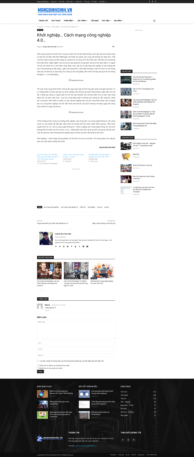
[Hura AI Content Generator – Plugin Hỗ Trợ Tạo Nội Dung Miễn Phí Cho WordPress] (126, 80)
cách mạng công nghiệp (51, 207)
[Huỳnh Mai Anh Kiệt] (46, 240)
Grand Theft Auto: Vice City (142, 165)
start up (99, 207)
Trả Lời (47, 310)
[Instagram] (152, 1)
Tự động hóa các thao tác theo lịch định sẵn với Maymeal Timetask (143, 189)
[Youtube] (87, 246)
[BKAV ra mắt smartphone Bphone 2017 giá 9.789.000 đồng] (42, 394)
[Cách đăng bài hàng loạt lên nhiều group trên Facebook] (84, 404)
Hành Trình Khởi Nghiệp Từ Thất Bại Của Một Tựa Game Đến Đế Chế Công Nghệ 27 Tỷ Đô (76, 283)
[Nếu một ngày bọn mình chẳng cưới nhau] (126, 179)
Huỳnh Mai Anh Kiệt (49, 47)
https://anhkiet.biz (60, 237)
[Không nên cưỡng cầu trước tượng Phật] (42, 404)
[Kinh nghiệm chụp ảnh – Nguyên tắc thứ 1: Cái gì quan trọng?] (126, 146)
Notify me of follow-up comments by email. (54, 365)
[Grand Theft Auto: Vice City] (126, 168)
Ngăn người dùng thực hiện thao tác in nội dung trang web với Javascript (61, 414)
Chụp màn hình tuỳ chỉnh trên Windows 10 (52, 223)
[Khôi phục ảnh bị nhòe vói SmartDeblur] (84, 415)
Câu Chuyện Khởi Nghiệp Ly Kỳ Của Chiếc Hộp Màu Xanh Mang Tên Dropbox (48, 283)
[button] (154, 20)
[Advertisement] (114, 11)
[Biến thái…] (126, 157)
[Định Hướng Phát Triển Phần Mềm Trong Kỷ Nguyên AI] (126, 126)
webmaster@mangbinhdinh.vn (85, 446)
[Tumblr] (75, 246)
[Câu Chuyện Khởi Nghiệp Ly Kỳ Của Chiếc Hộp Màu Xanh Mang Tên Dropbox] (49, 270)
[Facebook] (149, 1)
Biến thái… (136, 154)
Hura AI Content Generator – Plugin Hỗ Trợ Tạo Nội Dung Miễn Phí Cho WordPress (144, 79)
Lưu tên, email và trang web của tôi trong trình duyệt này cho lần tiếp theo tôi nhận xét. (72, 361)
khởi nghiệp (91, 207)
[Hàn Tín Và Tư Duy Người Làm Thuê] (126, 91)
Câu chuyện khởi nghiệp (45, 278)
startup (106, 207)
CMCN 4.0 (83, 207)
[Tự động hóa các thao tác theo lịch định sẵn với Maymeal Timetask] (126, 190)
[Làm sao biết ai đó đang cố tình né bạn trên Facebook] (84, 394)
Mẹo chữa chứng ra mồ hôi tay (104, 223)
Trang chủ (40, 27)
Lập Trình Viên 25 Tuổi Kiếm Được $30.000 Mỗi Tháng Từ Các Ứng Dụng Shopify (47, 157)
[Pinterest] (71, 246)
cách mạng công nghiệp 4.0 (69, 207)
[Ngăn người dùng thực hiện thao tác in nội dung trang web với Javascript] (42, 415)
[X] (155, 1)
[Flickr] (60, 246)
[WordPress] (83, 246)
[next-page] (42, 290)
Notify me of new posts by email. (51, 368)
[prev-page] (38, 290)
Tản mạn (47, 27)
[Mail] (67, 246)
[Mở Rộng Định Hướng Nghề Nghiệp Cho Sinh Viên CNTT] (103, 270)
